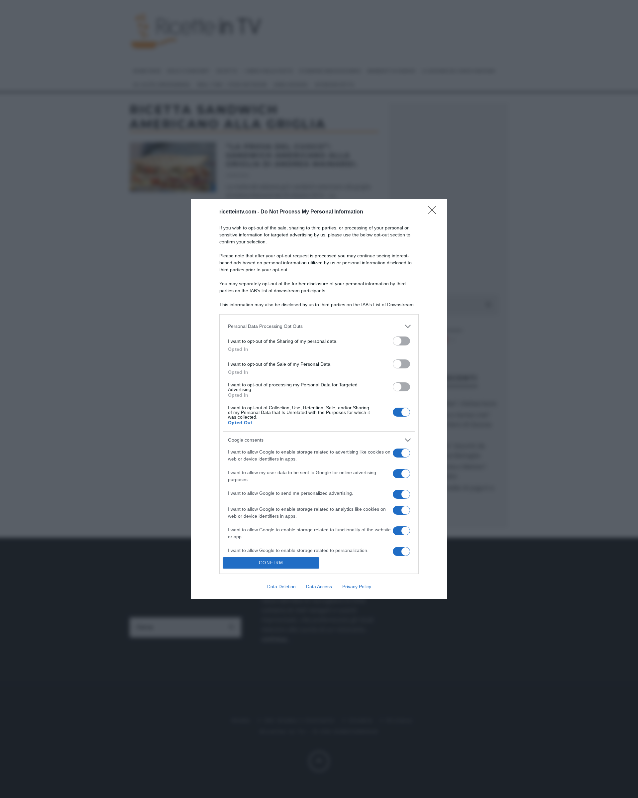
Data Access (319, 586)
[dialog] (319, 399)
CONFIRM (271, 562)
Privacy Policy (356, 586)
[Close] (434, 212)
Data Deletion (281, 586)
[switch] (401, 340)
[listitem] (319, 326)
